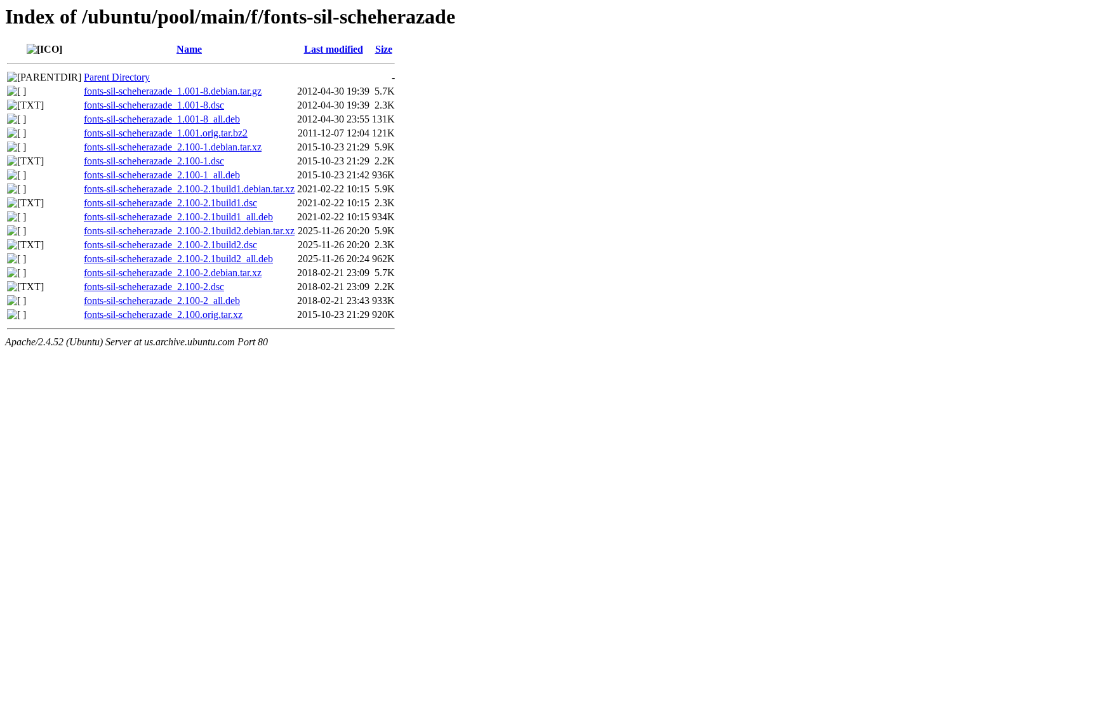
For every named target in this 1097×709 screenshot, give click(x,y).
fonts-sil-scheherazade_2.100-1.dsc (154, 161)
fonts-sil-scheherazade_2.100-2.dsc (154, 286)
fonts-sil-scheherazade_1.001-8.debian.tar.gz (173, 91)
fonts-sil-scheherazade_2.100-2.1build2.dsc (170, 244)
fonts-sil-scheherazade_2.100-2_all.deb (162, 300)
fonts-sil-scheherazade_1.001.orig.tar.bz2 (166, 133)
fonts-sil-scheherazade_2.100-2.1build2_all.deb (178, 258)
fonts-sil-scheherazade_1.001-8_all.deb (162, 119)
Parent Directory (117, 77)
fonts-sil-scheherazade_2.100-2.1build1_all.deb (178, 216)
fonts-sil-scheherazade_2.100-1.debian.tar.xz (173, 147)
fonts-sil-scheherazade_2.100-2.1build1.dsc (170, 202)
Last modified (333, 49)
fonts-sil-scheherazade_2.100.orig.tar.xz (163, 314)
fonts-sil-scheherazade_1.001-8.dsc (154, 105)
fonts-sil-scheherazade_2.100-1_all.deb (162, 174)
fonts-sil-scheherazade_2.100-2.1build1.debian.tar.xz (189, 188)
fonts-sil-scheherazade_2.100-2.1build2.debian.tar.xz (189, 230)
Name (189, 49)
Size (383, 49)
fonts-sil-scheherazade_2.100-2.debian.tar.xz (173, 272)
